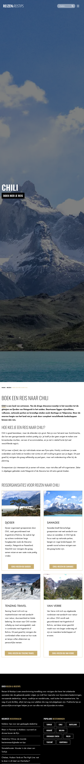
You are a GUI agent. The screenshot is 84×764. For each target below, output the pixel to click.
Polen (68, 736)
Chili (4, 405)
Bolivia (61, 730)
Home (3, 387)
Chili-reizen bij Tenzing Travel (21, 653)
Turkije (49, 724)
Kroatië (49, 730)
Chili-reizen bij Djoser (21, 566)
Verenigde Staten (52, 736)
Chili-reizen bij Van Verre (63, 653)
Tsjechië (49, 742)
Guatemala (63, 742)
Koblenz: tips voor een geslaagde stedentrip (19, 723)
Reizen (9, 387)
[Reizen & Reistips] (13, 6)
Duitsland (73, 724)
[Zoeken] (72, 6)
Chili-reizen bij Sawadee (63, 566)
